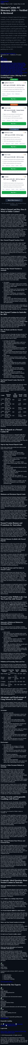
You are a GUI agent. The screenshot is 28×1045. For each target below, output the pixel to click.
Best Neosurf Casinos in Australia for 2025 (15, 64)
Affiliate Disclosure (19, 1031)
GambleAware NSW (11, 1025)
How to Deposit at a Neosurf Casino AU (10, 65)
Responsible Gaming (10, 1032)
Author (2, 2)
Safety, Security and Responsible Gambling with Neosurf (11, 72)
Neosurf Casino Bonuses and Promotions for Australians (13, 66)
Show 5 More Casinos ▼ (14, 200)
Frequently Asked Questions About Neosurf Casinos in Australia (14, 73)
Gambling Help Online (9, 1024)
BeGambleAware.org (14, 204)
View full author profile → (7, 981)
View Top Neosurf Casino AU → (9, 53)
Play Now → (14, 98)
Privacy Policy (4, 1031)
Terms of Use (11, 1031)
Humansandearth (5, 1)
